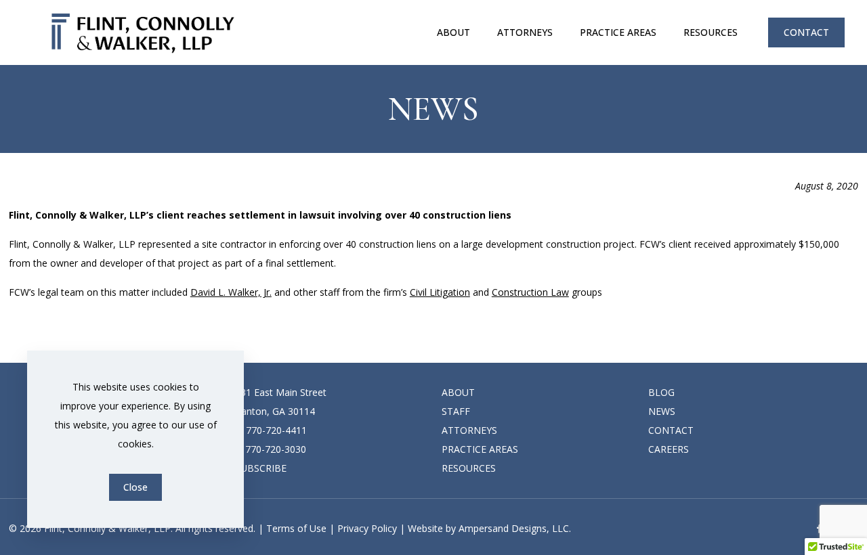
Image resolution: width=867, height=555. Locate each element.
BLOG (661, 392)
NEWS (661, 411)
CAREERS (668, 449)
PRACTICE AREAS (480, 449)
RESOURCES (469, 468)
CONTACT (806, 32)
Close (135, 487)
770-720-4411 (276, 430)
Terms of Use (296, 528)
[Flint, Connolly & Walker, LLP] (142, 32)
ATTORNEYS (469, 430)
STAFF (456, 411)
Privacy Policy (367, 528)
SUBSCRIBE (261, 468)
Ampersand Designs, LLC (514, 528)
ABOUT (458, 392)
